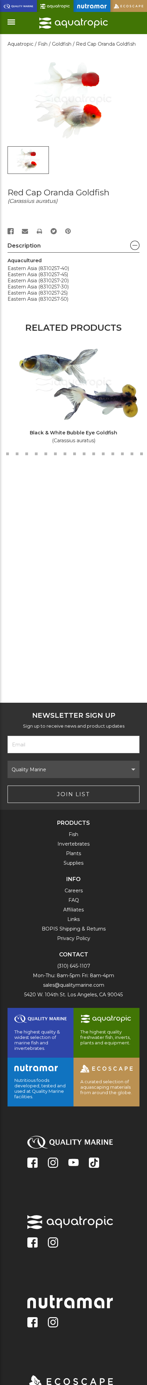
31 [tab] (74, 453)
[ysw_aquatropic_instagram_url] (53, 1243)
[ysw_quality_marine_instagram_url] (53, 1163)
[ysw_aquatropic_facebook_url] (32, 1243)
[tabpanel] (69, 394)
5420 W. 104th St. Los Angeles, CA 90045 (73, 995)
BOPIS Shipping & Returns (74, 929)
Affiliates (73, 910)
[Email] (25, 231)
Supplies (73, 863)
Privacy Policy (73, 938)
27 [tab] (36, 453)
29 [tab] (55, 453)
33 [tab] (93, 453)
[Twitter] (54, 231)
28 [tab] (45, 453)
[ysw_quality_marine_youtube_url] (73, 1163)
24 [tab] (7, 453)
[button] (73, 247)
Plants (73, 853)
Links (73, 919)
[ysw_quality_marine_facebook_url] (32, 1163)
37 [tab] (132, 453)
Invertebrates (73, 844)
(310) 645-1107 (73, 966)
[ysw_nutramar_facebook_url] (32, 1323)
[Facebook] (11, 231)
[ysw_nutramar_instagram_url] (53, 1323)
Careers (74, 891)
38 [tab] (141, 453)
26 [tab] (26, 453)
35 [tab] (112, 453)
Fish (73, 834)
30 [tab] (65, 453)
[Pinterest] (68, 231)
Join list (73, 794)
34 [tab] (103, 453)
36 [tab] (122, 453)
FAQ (73, 900)
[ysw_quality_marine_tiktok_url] (94, 1163)
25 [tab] (17, 453)
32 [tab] (84, 453)
